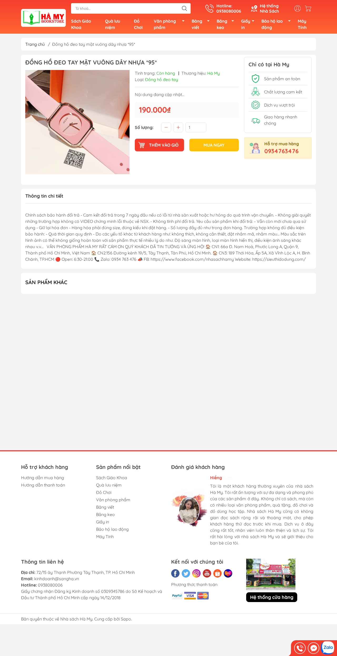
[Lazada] (228, 573)
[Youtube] (207, 573)
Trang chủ (35, 44)
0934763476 (281, 151)
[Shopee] (217, 573)
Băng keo (222, 24)
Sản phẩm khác (46, 282)
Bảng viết (197, 24)
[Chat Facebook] (313, 648)
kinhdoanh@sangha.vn (56, 578)
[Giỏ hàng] (309, 8)
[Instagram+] (196, 573)
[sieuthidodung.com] (43, 17)
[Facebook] (175, 573)
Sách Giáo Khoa (81, 24)
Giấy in (245, 24)
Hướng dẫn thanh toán (43, 485)
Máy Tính (302, 24)
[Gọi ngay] (300, 648)
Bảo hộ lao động (272, 24)
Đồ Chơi (138, 24)
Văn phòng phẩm (165, 24)
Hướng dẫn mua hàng (42, 477)
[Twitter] (186, 573)
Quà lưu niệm (112, 24)
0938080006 (50, 585)
